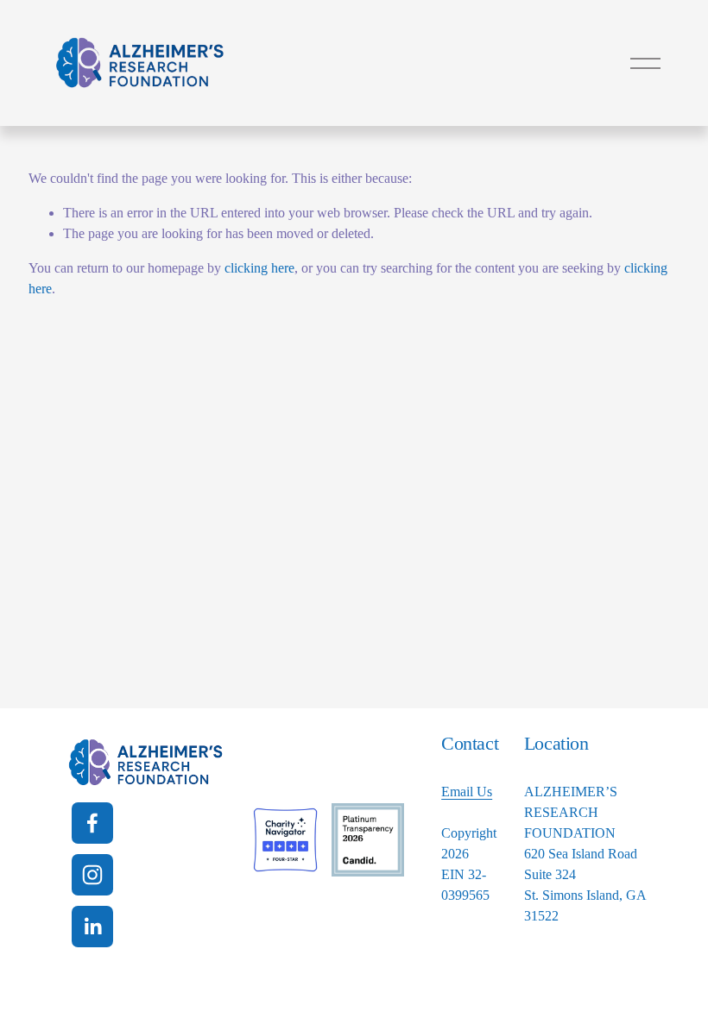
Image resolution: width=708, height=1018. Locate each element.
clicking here (259, 268)
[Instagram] (92, 874)
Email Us (466, 791)
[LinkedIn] (92, 926)
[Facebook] (92, 823)
